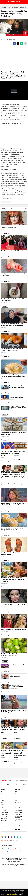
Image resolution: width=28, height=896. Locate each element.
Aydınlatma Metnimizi (11, 894)
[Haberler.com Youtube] (8, 840)
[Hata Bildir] (14, 864)
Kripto (2, 800)
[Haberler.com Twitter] (8, 837)
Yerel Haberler (18, 802)
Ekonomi (3, 791)
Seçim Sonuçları (4, 814)
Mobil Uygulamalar (19, 825)
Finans (16, 796)
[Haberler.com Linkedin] (14, 837)
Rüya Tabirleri (4, 818)
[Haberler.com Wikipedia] (5, 840)
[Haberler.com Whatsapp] (17, 837)
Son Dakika (3, 798)
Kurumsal (17, 807)
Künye (17, 784)
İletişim (13, 784)
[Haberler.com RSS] (2, 840)
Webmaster (17, 823)
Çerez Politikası (18, 814)
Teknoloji (17, 793)
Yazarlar (17, 800)
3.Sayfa (2, 802)
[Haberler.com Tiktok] (11, 840)
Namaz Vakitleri (4, 812)
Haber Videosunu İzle (14, 35)
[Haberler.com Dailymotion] (17, 840)
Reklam (8, 784)
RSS (16, 827)
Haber (9, 861)
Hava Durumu (4, 810)
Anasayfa (3, 7)
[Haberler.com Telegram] (14, 840)
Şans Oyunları (4, 816)
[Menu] (2, 2)
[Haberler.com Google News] (2, 837)
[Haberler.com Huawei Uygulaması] (18, 848)
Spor (9, 7)
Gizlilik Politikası (18, 812)
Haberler (3, 789)
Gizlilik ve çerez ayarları (7, 864)
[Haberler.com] (6, 780)
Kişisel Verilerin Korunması (18, 817)
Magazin (3, 796)
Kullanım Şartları (18, 810)
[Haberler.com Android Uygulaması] (11, 848)
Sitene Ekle (17, 829)
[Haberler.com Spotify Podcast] (20, 837)
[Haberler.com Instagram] (11, 837)
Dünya (2, 804)
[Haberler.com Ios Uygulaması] (4, 848)
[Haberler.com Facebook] (5, 837)
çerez (2, 891)
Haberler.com (4, 807)
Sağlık (16, 791)
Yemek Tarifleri (4, 820)
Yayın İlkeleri (23, 784)
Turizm (16, 798)
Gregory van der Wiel (6, 201)
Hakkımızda (3, 784)
